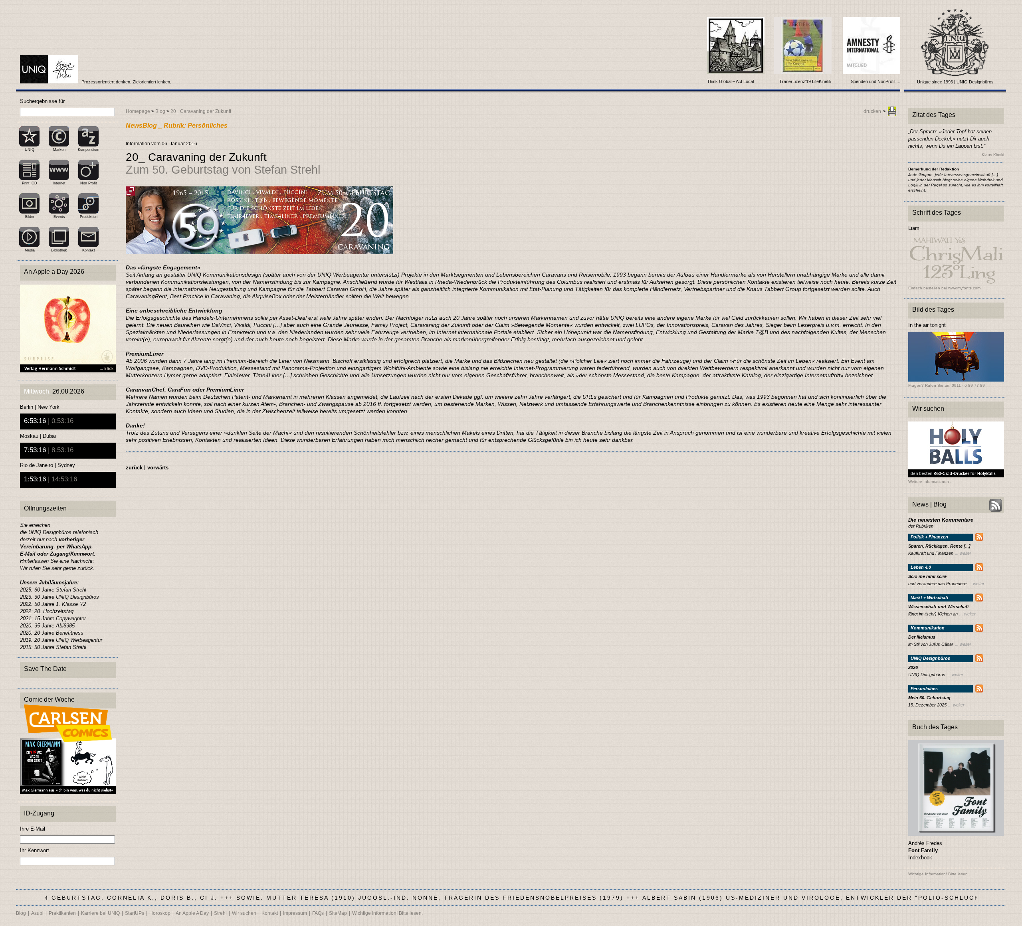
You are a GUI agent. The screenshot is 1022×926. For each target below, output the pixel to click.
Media (30, 250)
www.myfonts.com (964, 288)
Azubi (37, 913)
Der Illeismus (921, 637)
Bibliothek (59, 250)
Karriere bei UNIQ (100, 913)
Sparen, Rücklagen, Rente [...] (939, 546)
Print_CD (29, 183)
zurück (134, 468)
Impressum (295, 913)
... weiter (963, 553)
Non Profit (88, 183)
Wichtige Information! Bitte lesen (938, 874)
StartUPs (134, 913)
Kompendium (88, 150)
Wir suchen (244, 913)
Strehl (220, 913)
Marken (59, 150)
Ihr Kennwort (34, 850)
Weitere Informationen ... (931, 482)
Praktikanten (62, 913)
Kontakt (88, 250)
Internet (59, 183)
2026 (913, 667)
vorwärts (157, 468)
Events (59, 217)
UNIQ (29, 150)
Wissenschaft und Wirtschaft (938, 607)
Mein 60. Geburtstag (929, 698)
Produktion (88, 217)
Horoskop (159, 913)
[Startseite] (49, 81)
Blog (160, 111)
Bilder (29, 217)
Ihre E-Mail (32, 828)
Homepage (138, 111)
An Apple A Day (192, 913)
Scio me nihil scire (927, 576)
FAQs (318, 913)
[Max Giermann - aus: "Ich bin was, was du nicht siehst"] (68, 792)
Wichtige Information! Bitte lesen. (387, 913)
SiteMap (338, 913)
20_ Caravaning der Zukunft (200, 111)
